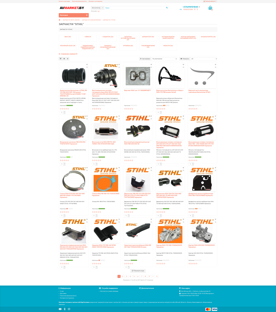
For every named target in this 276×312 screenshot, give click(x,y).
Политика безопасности (79, 1)
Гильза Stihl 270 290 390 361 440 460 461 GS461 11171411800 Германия (72, 195)
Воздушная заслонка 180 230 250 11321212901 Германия (72, 143)
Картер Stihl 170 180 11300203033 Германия (169, 246)
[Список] (64, 58)
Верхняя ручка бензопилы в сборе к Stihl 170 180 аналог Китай (169, 91)
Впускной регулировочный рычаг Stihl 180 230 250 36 (137, 143)
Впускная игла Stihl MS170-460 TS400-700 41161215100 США (104, 143)
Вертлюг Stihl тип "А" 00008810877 (137, 90)
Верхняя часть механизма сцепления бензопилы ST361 (199, 91)
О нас (62, 291)
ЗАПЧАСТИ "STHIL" (109, 20)
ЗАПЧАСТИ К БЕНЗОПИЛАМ (91, 20)
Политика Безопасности (68, 296)
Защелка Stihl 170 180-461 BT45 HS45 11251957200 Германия (104, 246)
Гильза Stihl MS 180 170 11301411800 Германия (105, 194)
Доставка (63, 293)
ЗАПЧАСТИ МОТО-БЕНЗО (71, 20)
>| (156, 276)
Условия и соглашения (95, 1)
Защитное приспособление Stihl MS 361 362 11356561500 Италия (137, 246)
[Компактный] (67, 58)
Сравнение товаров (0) (69, 54)
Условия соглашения (67, 298)
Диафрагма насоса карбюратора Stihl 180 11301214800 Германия (200, 194)
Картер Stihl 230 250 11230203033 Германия (201, 246)
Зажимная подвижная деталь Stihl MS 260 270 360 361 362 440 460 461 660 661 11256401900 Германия (73, 247)
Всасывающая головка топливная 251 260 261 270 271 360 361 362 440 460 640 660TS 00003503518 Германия (169, 144)
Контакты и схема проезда (109, 291)
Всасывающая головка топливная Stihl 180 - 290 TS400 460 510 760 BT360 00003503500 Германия (201, 144)
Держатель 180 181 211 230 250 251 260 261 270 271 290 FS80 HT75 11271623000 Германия (137, 195)
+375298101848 (190, 7)
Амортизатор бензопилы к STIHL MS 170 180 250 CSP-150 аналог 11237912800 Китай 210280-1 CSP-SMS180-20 (73, 93)
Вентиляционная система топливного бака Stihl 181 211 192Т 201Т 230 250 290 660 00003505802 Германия (106, 93)
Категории (64, 15)
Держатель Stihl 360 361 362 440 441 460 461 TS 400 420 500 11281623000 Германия (168, 195)
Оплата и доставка (64, 1)
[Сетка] (60, 58)
